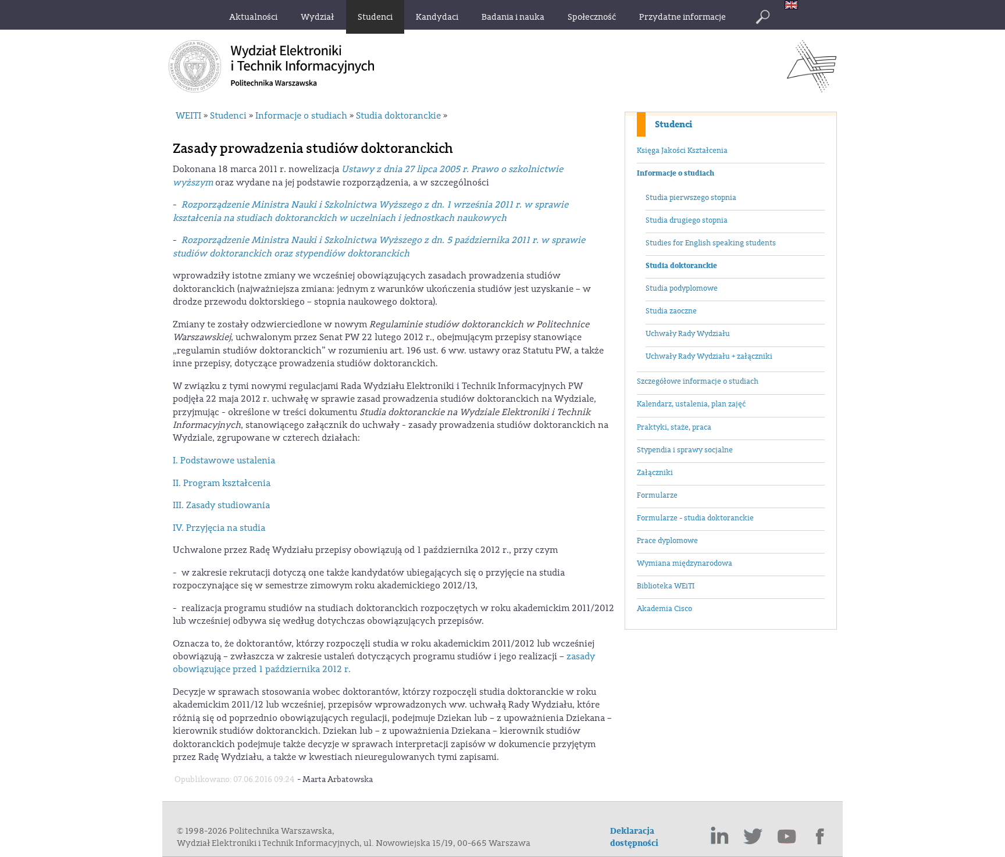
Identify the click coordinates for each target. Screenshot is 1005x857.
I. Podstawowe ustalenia (224, 460)
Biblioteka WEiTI (665, 586)
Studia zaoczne (671, 311)
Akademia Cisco (664, 608)
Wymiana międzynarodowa (684, 563)
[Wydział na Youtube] (787, 836)
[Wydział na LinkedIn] (719, 836)
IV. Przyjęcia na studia (219, 528)
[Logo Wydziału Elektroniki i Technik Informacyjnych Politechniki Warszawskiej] (811, 89)
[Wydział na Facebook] (820, 836)
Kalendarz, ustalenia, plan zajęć (691, 404)
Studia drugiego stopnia (687, 220)
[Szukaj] (762, 17)
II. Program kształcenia (221, 483)
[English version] (794, 6)
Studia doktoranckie (681, 265)
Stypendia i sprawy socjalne (685, 450)
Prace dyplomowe (667, 540)
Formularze (657, 495)
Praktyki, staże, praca (674, 427)
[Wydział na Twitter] (753, 836)
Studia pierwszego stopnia (691, 197)
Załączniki (655, 472)
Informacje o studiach (675, 173)
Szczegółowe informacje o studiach (697, 381)
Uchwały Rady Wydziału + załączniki (709, 356)
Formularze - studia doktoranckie (695, 518)
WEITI (188, 116)
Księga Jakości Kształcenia (682, 150)
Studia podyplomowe (682, 288)
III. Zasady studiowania (221, 505)
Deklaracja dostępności (634, 837)
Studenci (673, 124)
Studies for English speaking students (711, 243)
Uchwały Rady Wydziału (688, 333)
